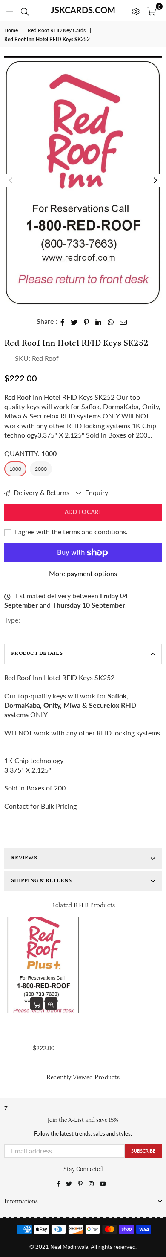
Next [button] (155, 180)
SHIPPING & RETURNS (41, 880)
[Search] (24, 10)
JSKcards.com (83, 10)
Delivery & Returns (40, 492)
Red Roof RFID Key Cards (57, 30)
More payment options (83, 573)
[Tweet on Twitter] (74, 321)
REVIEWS (24, 858)
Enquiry (95, 492)
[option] (83, 180)
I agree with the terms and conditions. (70, 532)
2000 (41, 469)
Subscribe (143, 1150)
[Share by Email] (123, 321)
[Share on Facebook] (63, 321)
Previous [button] (10, 180)
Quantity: (30, 453)
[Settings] (135, 10)
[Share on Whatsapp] (111, 321)
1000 (15, 469)
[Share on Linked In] (98, 321)
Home (11, 30)
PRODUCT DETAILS (37, 653)
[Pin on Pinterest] (86, 321)
